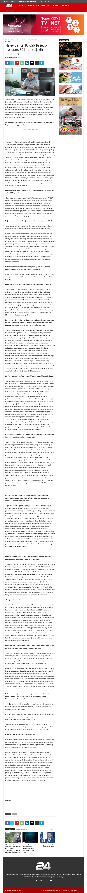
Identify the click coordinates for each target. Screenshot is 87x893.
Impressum (65, 890)
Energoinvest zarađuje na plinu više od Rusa (47, 846)
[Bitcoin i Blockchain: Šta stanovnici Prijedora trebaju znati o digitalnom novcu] (30, 837)
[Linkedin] (27, 63)
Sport (43, 5)
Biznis (49, 5)
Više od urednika (21, 829)
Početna (7, 39)
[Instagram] (45, 1)
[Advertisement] (30, 134)
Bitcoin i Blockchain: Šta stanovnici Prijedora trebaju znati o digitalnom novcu (29, 848)
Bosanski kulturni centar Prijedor (50, 890)
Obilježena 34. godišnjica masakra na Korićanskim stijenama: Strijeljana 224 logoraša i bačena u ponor (13, 849)
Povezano (10, 829)
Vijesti (20, 5)
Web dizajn (74, 890)
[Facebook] (41, 1)
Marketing (10, 10)
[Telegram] (41, 63)
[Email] (32, 63)
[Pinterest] (17, 63)
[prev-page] (51, 829)
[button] (80, 7)
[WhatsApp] (22, 63)
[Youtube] (51, 1)
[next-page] (54, 829)
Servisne (64, 5)
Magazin (56, 5)
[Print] (37, 63)
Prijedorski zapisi (33, 5)
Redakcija (11, 57)
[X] (48, 1)
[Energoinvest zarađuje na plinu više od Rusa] (47, 837)
